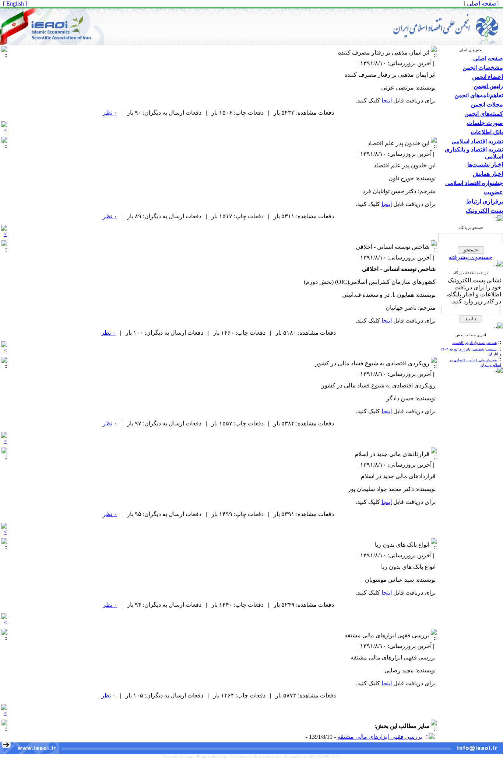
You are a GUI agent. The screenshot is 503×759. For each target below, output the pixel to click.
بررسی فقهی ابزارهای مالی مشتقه (379, 737)
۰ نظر (110, 112)
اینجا (386, 100)
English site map (212, 757)
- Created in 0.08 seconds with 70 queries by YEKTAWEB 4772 (283, 757)
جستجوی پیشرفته (470, 257)
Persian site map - (180, 757)
